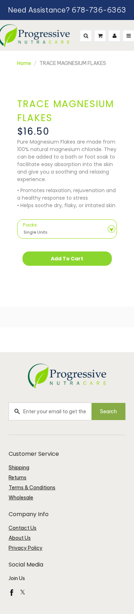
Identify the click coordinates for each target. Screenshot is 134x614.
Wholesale (21, 497)
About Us (20, 538)
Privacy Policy (26, 548)
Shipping (19, 467)
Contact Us (22, 528)
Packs (30, 225)
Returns (17, 477)
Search (108, 411)
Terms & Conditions (32, 487)
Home (24, 63)
